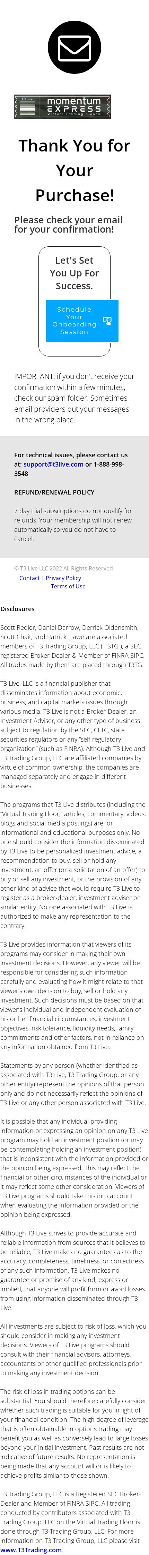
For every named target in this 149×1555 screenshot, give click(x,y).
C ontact (29, 578)
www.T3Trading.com (31, 1550)
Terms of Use (68, 586)
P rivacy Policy (63, 578)
